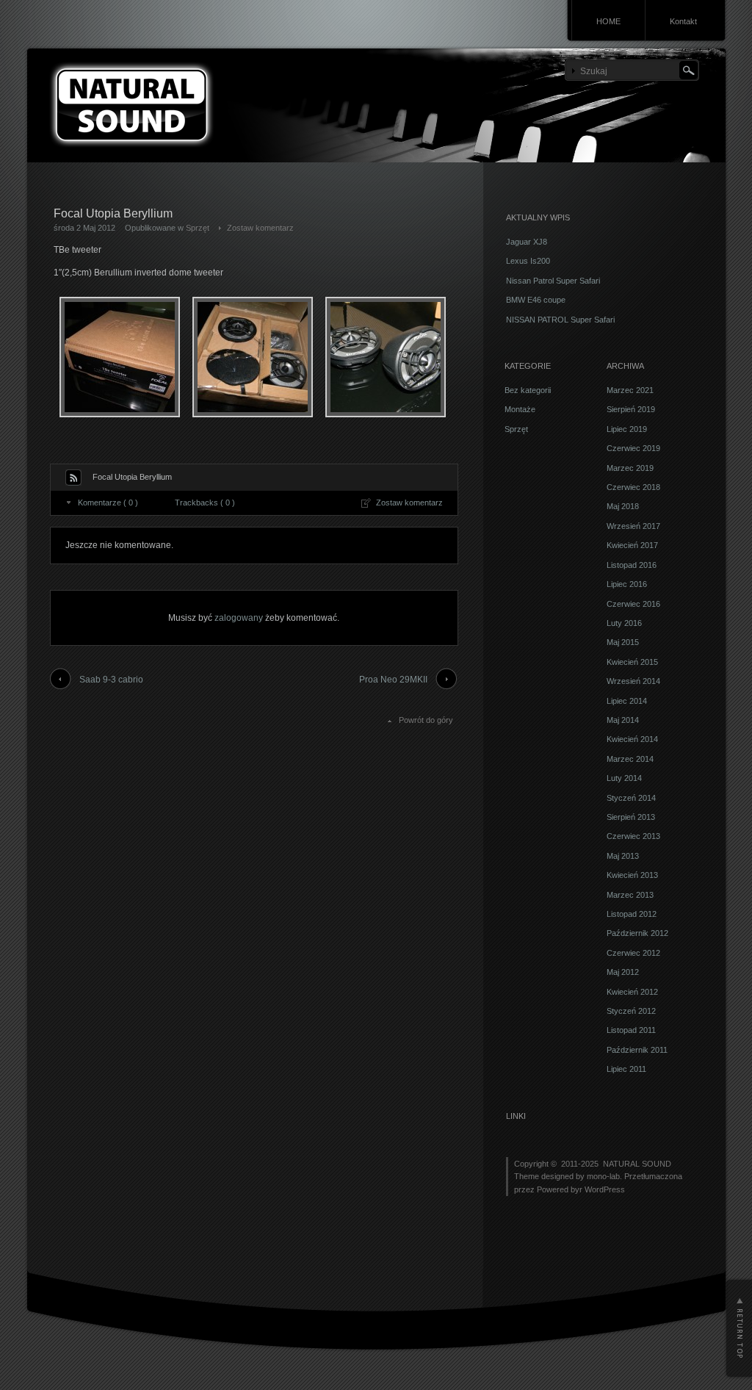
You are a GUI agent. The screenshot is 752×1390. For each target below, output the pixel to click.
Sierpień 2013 (631, 817)
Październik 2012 (637, 933)
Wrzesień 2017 (633, 526)
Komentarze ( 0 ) (108, 502)
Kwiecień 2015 (632, 662)
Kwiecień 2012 (632, 991)
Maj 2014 (623, 720)
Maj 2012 (623, 972)
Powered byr (561, 1189)
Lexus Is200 (528, 260)
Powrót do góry (426, 720)
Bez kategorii (528, 390)
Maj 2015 (623, 642)
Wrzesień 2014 (633, 681)
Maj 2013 (623, 855)
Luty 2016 (624, 623)
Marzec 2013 (630, 894)
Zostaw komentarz (260, 227)
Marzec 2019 (630, 468)
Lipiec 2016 (627, 584)
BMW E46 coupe (535, 299)
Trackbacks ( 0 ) (205, 502)
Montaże (520, 409)
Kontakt (683, 21)
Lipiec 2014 (627, 700)
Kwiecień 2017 (632, 545)
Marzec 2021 (630, 390)
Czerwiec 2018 (633, 487)
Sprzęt (197, 227)
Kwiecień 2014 (632, 739)
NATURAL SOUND (637, 1163)
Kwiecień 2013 (632, 875)
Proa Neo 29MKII (393, 679)
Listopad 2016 (632, 565)
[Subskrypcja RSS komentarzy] (73, 477)
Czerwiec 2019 (633, 448)
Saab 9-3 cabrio (111, 679)
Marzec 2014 (630, 759)
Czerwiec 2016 (633, 603)
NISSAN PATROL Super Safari (560, 319)
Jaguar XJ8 (526, 241)
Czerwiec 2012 (633, 952)
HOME (608, 21)
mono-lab (603, 1176)
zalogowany (238, 618)
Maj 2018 (623, 506)
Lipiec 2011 (626, 1069)
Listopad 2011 (631, 1030)
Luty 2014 (624, 778)
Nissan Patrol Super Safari (553, 280)
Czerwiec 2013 (633, 836)
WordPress (605, 1189)
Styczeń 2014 (631, 797)
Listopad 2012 (632, 914)
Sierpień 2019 (631, 409)
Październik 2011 (637, 1049)
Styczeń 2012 (631, 1011)
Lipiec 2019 (627, 429)
